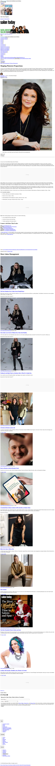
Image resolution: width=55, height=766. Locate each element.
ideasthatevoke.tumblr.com (7, 227)
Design (1, 40)
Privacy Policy (2, 765)
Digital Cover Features (11, 627)
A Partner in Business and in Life (7, 427)
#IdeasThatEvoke (10, 234)
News (4, 57)
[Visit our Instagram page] (6, 695)
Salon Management (3, 52)
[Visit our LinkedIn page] (4, 695)
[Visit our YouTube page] (7, 695)
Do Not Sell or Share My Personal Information (22, 765)
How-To (23, 57)
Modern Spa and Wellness (4, 49)
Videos (20, 57)
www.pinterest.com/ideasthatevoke (10, 230)
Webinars (12, 57)
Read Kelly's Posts (3, 76)
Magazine (6, 57)
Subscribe (2, 18)
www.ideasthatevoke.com (6, 225)
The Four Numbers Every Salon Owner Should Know (12, 291)
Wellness (1, 55)
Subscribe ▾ (3, 4)
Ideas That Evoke (4, 232)
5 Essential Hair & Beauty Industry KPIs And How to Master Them (15, 507)
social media (5, 249)
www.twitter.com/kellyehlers (8, 228)
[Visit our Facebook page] (1, 695)
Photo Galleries (16, 57)
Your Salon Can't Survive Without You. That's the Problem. (13, 332)
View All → (2, 690)
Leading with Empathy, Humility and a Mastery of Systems (13, 670)
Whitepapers (9, 289)
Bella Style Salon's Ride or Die (7, 549)
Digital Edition (6, 18)
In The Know (2, 44)
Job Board (21, 58)
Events (1, 42)
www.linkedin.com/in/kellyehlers (9, 229)
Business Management (14, 63)
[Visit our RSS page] (5, 695)
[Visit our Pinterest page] (3, 695)
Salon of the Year (10, 0)
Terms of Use (7, 765)
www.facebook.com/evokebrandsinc (10, 226)
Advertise (9, 58)
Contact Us (6, 58)
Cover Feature (4, 0)
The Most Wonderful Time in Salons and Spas (10, 630)
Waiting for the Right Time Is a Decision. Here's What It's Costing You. (16, 373)
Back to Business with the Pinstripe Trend (9, 468)
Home (1, 63)
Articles (1, 57)
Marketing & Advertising (4, 46)
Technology (2, 53)
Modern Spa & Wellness (17, 0)
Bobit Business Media (27, 58)
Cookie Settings (17, 58)
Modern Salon (10, 251)
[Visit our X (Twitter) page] (2, 695)
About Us (2, 58)
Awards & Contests (3, 37)
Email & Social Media (33, 249)
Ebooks (9, 57)
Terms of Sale (12, 765)
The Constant (3, 589)
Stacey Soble (4, 432)
